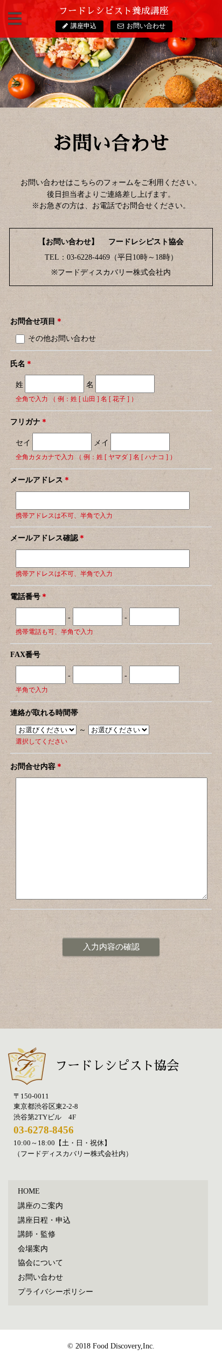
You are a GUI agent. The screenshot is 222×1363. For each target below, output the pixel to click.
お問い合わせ (146, 26)
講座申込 (83, 26)
